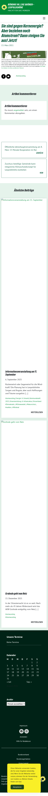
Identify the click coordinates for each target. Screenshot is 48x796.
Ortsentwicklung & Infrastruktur (21, 401)
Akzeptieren (17, 787)
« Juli (9, 682)
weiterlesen (37, 412)
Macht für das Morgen (19, 10)
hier (20, 782)
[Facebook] (21, 731)
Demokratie (10, 404)
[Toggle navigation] (44, 18)
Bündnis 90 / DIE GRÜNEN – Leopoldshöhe (21, 6)
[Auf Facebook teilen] (3, 76)
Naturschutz (31, 404)
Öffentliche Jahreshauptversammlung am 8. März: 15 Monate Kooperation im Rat (24, 150)
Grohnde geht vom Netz (16, 593)
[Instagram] (26, 731)
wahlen (8, 407)
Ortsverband (37, 401)
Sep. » (29, 682)
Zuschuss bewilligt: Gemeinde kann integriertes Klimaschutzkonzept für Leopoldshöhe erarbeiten (24, 168)
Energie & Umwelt (22, 398)
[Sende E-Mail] (8, 76)
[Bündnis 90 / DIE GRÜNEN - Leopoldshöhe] (4, 7)
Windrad (16, 407)
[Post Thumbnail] (24, 282)
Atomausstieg (21, 76)
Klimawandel (21, 404)
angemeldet (19, 110)
